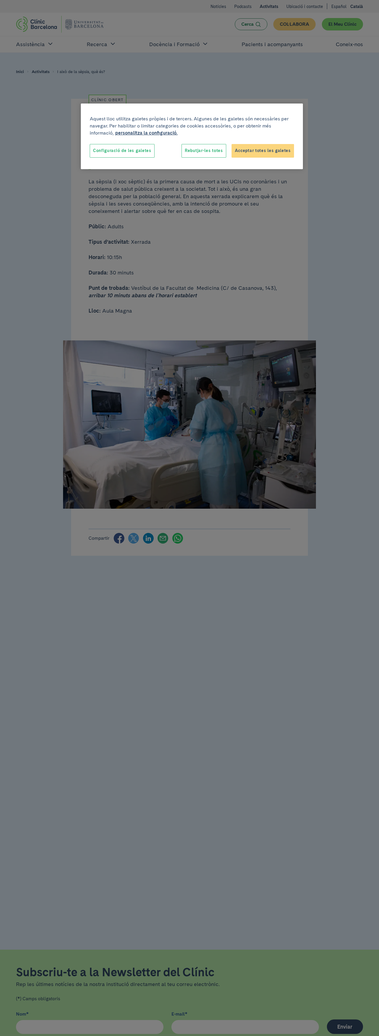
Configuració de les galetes (122, 150)
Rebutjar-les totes (204, 150)
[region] (192, 136)
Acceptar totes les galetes (263, 150)
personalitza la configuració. (146, 133)
